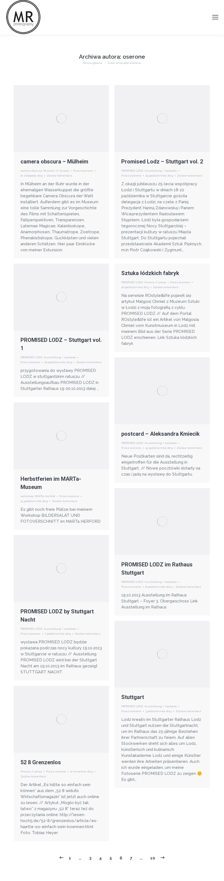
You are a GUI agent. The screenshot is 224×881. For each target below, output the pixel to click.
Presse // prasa (155, 282)
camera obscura (31, 170)
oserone (134, 56)
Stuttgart (132, 697)
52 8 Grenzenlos (40, 762)
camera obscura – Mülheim (54, 161)
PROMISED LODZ (132, 170)
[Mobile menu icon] (215, 17)
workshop (26, 496)
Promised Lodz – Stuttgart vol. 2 (162, 161)
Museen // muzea (56, 170)
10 (152, 858)
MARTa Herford (45, 496)
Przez (83, 170)
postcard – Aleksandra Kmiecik (160, 434)
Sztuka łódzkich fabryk (150, 273)
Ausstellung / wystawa (161, 170)
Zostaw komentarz (59, 175)
